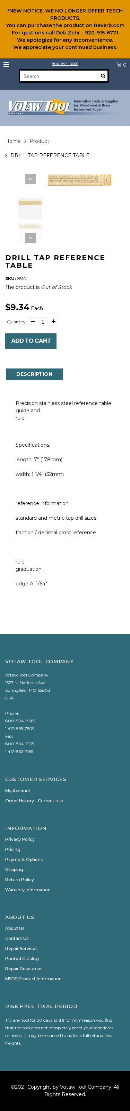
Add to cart (31, 340)
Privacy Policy (20, 839)
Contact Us (16, 938)
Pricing (12, 849)
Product (39, 141)
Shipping (14, 869)
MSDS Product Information (33, 978)
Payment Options (24, 859)
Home (13, 141)
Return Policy (19, 879)
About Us (14, 928)
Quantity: (17, 321)
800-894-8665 (65, 64)
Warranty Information (28, 889)
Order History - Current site (34, 800)
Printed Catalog (22, 958)
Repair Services (21, 948)
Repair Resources (23, 968)
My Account (18, 790)
